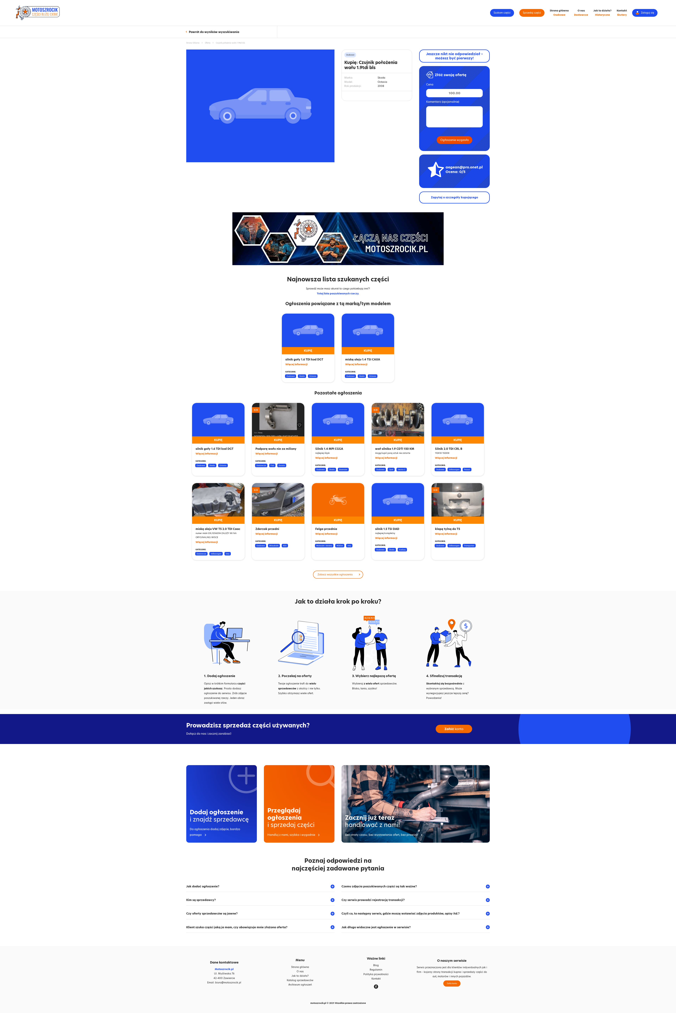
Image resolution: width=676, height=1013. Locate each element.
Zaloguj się (647, 12)
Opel (391, 469)
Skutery (622, 15)
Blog (376, 965)
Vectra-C (401, 469)
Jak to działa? (602, 10)
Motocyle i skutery (324, 545)
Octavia (312, 376)
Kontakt (622, 10)
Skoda (302, 376)
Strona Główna (192, 43)
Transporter (469, 545)
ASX (285, 545)
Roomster (343, 469)
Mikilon (340, 545)
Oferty (207, 43)
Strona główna (559, 10)
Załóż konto (452, 983)
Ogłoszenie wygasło (454, 140)
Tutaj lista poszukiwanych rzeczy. (338, 293)
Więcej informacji (296, 364)
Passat (467, 469)
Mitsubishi (273, 545)
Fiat (272, 465)
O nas (581, 10)
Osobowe (559, 15)
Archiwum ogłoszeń (300, 984)
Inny (227, 553)
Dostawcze (581, 15)
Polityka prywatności (376, 974)
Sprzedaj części (532, 12)
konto (454, 729)
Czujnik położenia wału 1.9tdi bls (230, 43)
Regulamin (376, 969)
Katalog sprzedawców (300, 980)
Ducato (282, 465)
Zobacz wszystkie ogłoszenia (335, 574)
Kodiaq (402, 549)
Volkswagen (454, 469)
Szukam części (502, 12)
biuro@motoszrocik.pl (228, 982)
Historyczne (602, 15)
